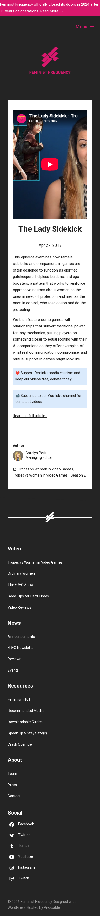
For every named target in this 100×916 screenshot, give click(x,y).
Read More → (51, 11)
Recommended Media (26, 711)
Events (13, 670)
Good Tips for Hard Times (28, 596)
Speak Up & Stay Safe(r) (27, 733)
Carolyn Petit (36, 453)
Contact (14, 796)
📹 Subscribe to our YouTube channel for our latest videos (48, 399)
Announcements (21, 636)
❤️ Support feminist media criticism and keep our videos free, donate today (47, 376)
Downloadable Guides (25, 722)
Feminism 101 (19, 699)
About (15, 760)
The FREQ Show (21, 585)
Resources (20, 686)
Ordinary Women (21, 573)
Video (14, 549)
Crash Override (20, 744)
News (14, 623)
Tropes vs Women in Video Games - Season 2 (49, 475)
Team (12, 773)
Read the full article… (30, 415)
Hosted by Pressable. (44, 907)
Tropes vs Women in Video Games (45, 469)
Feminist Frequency (36, 902)
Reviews (14, 659)
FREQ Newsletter (21, 648)
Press (12, 785)
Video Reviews (19, 607)
